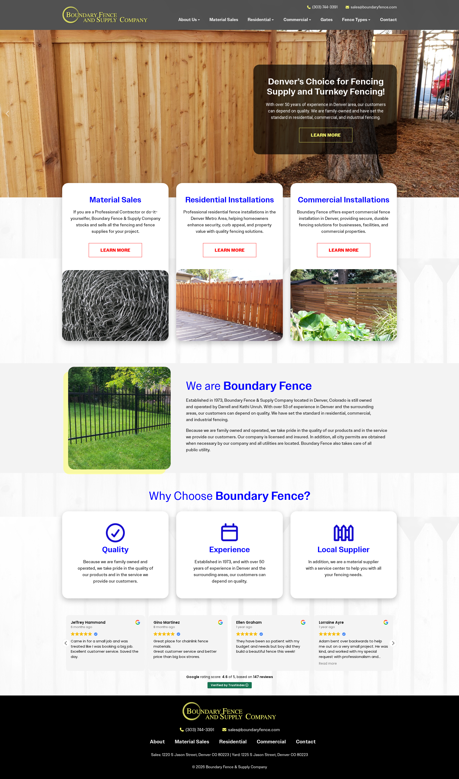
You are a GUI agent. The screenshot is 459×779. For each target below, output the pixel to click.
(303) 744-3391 (325, 7)
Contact (306, 742)
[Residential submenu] (273, 19)
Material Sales (192, 742)
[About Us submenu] (199, 19)
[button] (7, 113)
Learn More (115, 250)
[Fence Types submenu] (369, 19)
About (157, 742)
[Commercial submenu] (310, 19)
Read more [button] (328, 664)
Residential (233, 742)
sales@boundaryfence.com (374, 7)
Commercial (271, 742)
